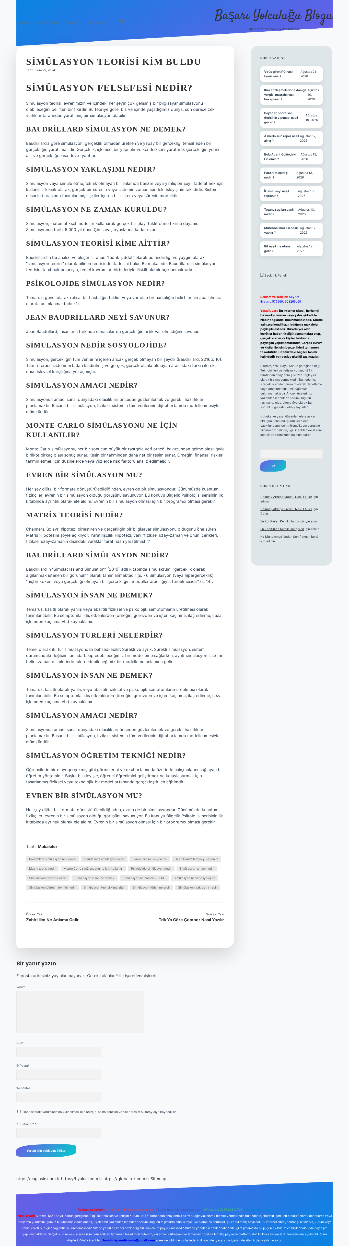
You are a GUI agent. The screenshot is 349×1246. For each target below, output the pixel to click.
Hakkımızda (97, 22)
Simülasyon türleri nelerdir (151, 887)
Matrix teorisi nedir (42, 868)
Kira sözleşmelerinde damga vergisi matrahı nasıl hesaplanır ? (285, 94)
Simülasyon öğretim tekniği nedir (52, 887)
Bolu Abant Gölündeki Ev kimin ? (280, 156)
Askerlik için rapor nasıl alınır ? (281, 138)
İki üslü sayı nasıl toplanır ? (276, 193)
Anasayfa (23, 22)
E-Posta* (22, 1066)
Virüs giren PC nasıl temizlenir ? (278, 74)
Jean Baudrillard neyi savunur (196, 859)
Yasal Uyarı (74, 22)
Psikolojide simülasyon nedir (151, 868)
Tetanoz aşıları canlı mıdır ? (279, 212)
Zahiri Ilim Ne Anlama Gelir (52, 919)
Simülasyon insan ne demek (94, 878)
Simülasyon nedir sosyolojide (194, 878)
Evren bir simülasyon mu (150, 859)
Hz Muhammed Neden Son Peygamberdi (289, 536)
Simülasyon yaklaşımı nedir (197, 887)
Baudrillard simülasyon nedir (104, 859)
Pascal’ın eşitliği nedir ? (276, 175)
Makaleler (47, 846)
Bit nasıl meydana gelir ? (277, 248)
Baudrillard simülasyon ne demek (52, 859)
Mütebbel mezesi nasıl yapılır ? (281, 230)
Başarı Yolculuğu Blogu (274, 16)
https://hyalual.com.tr (81, 1178)
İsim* (20, 1043)
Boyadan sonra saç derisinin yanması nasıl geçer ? (281, 117)
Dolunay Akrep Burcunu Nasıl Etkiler (286, 497)
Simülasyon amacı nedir (197, 868)
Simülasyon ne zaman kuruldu (144, 878)
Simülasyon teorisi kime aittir (104, 887)
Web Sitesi (23, 1088)
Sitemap (158, 1178)
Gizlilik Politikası (48, 22)
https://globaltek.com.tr (126, 1178)
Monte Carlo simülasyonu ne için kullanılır (93, 868)
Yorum (20, 987)
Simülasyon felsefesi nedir (47, 878)
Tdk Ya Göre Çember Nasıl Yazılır (191, 919)
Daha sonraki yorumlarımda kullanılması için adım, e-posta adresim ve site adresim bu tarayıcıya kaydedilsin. (100, 1112)
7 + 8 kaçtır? (26, 1124)
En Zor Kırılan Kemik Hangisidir (282, 521)
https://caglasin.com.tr (38, 1178)
